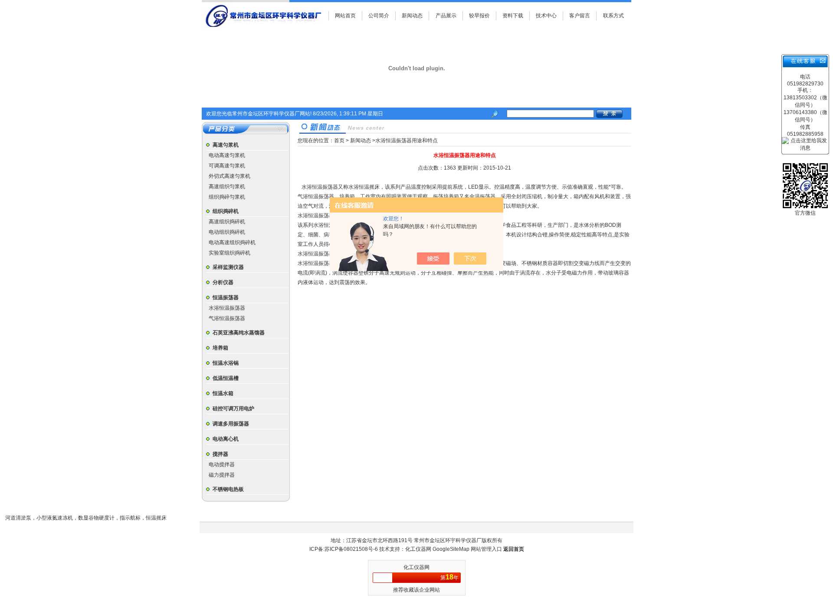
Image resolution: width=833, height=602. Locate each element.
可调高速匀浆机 (227, 166)
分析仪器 (223, 282)
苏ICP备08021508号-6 (351, 549)
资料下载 (512, 16)
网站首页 (345, 16)
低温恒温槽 (226, 378)
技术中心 (546, 16)
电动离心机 (226, 439)
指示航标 (130, 518)
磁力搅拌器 (222, 475)
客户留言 (579, 16)
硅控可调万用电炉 (233, 409)
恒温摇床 (156, 518)
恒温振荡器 (226, 297)
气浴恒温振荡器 (227, 318)
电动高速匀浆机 (227, 155)
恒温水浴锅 (226, 363)
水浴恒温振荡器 (227, 308)
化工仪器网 (419, 549)
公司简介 (378, 16)
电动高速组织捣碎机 (232, 242)
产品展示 (446, 16)
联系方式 (613, 16)
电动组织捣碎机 (227, 232)
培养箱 (220, 348)
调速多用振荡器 (231, 424)
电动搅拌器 (222, 464)
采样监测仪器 (228, 267)
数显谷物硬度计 (96, 518)
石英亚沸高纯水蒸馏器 (239, 333)
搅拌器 (220, 454)
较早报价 (479, 16)
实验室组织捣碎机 (229, 253)
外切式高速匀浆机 (229, 176)
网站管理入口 (486, 549)
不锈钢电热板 (228, 489)
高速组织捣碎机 (227, 222)
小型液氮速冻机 (54, 518)
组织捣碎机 (226, 211)
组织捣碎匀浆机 (227, 197)
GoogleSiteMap (451, 549)
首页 (339, 140)
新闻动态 (412, 16)
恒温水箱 (223, 393)
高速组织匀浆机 (227, 186)
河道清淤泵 (18, 518)
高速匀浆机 (226, 145)
